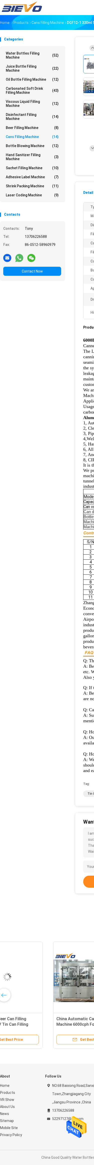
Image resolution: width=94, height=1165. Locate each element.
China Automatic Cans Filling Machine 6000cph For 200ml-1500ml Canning (34, 1024)
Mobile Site (9, 1128)
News (4, 1114)
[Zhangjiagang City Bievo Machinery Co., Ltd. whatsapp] (19, 258)
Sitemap (7, 1121)
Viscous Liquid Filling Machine (32, 104)
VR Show (7, 1100)
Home (5, 1086)
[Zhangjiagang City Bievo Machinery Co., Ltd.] (22, 8)
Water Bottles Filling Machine (32, 55)
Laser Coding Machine (32, 195)
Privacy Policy (11, 1135)
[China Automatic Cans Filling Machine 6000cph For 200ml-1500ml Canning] (39, 977)
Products (7, 1093)
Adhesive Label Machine (32, 177)
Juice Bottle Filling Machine (32, 68)
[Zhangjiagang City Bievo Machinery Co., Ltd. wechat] (31, 258)
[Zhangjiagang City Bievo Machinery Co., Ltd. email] (7, 258)
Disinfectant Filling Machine (32, 117)
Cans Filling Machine (32, 137)
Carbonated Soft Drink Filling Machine (32, 90)
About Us (7, 1107)
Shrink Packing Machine (32, 186)
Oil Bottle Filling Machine (32, 79)
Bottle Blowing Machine (32, 146)
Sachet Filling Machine (32, 168)
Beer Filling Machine (32, 128)
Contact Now (32, 271)
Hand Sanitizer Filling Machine (32, 157)
